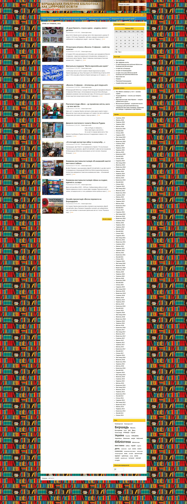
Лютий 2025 (119, 156)
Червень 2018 (120, 321)
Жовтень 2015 (120, 376)
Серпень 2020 (120, 270)
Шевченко (126, 438)
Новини (45, 15)
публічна (125, 456)
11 (121, 40)
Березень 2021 (120, 255)
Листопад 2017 (120, 332)
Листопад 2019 (120, 289)
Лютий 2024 (119, 182)
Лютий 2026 (119, 131)
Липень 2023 (120, 197)
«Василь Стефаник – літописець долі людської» (87, 85)
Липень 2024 (120, 171)
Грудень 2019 (120, 287)
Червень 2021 (120, 248)
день (117, 448)
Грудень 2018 (120, 312)
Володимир (118, 430)
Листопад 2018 (120, 314)
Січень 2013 (120, 415)
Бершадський (128, 423)
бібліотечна (136, 442)
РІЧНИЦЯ (126, 432)
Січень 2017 (120, 353)
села (131, 456)
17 (116, 43)
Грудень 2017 (120, 329)
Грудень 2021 (120, 235)
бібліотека (123, 441)
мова (125, 453)
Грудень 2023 (120, 186)
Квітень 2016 (120, 366)
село (136, 456)
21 (133, 43)
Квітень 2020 (120, 278)
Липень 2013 (120, 406)
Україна (119, 435)
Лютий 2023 (119, 208)
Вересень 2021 (121, 242)
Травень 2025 (120, 150)
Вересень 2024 (121, 167)
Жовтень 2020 (120, 265)
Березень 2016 (120, 368)
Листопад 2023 (120, 188)
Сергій (133, 432)
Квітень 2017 (120, 347)
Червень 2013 (120, 409)
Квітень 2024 (120, 178)
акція (133, 438)
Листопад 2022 (120, 214)
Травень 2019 (120, 302)
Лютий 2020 (119, 282)
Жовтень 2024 (120, 165)
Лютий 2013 (119, 413)
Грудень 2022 (120, 212)
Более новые (107, 219)
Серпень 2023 (120, 195)
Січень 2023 (120, 210)
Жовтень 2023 (120, 190)
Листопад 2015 (120, 374)
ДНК (129, 430)
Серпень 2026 (120, 118)
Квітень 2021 (120, 252)
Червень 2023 (120, 199)
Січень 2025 (120, 158)
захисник (124, 448)
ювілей (138, 458)
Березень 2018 (120, 327)
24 (116, 46)
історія (117, 460)
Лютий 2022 (119, 231)
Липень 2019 (120, 297)
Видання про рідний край (123, 19)
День (133, 430)
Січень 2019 (120, 310)
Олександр (118, 432)
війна (128, 446)
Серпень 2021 (120, 244)
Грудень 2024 (120, 161)
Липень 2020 (120, 272)
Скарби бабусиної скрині (124, 83)
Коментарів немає (87, 32)
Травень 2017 (120, 344)
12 (125, 40)
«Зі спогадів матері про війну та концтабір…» (85, 142)
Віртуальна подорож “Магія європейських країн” (87, 66)
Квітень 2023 (120, 203)
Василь (132, 428)
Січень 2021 (120, 259)
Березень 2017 (120, 349)
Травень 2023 (120, 201)
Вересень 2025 (121, 141)
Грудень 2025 (120, 135)
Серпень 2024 (120, 169)
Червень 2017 (120, 342)
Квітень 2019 (120, 304)
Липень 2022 (120, 223)
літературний (119, 453)
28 (133, 46)
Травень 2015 (120, 381)
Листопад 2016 (120, 357)
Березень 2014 (120, 394)
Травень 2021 (120, 250)
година (139, 445)
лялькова (140, 451)
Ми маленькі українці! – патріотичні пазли (129, 103)
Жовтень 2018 (120, 317)
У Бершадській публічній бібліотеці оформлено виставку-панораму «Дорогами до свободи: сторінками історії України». (130, 107)
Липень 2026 (120, 120)
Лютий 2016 (119, 370)
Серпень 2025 (120, 143)
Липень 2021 (120, 246)
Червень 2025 (120, 148)
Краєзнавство (124, 15)
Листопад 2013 (120, 402)
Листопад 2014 (120, 387)
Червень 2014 (120, 392)
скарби (117, 458)
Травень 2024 (120, 175)
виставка (119, 445)
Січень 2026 (120, 133)
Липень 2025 (120, 146)
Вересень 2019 (121, 293)
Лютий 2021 (119, 257)
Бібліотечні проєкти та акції (78, 15)
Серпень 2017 (120, 338)
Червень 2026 (120, 122)
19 (125, 43)
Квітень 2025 (120, 152)
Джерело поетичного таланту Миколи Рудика (85, 123)
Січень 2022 (120, 233)
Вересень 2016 (121, 362)
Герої (125, 430)
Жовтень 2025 (120, 139)
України (127, 435)
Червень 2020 (120, 274)
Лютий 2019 (119, 308)
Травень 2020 (120, 276)
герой (133, 446)
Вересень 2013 (121, 404)
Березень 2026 (120, 128)
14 (133, 40)
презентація (138, 453)
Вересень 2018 (121, 319)
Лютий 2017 (119, 351)
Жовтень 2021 (120, 240)
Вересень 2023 (121, 193)
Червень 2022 (120, 225)
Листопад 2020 (120, 263)
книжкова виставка (129, 451)
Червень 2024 (120, 173)
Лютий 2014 (119, 396)
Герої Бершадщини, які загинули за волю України (64, 19)
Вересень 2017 (121, 336)
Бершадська (119, 424)
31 (116, 49)
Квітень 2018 (120, 325)
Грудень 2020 (120, 261)
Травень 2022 (120, 227)
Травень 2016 (120, 364)
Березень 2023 (120, 205)
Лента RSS (142, 15)
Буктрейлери (120, 60)
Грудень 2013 (120, 400)
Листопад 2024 (120, 163)
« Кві (115, 52)
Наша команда (57, 15)
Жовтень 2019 (120, 291)
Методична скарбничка (99, 19)
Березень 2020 (120, 280)
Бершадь (122, 427)
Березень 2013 (120, 411)
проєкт (117, 456)
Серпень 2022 (120, 220)
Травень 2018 (120, 323)
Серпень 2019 (120, 295)
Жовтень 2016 (120, 359)
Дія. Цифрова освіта (122, 62)
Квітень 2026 (120, 126)
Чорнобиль (118, 438)
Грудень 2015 (120, 372)
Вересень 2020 (121, 267)
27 (129, 46)
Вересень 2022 (121, 218)
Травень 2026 (120, 124)
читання (131, 458)
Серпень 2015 (120, 379)
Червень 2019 (120, 300)
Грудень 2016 (120, 355)
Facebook (144, 15)
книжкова (119, 451)
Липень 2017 (120, 340)
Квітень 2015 (120, 383)
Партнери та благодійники (105, 15)
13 (129, 40)
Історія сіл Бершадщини (123, 70)
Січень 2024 (120, 184)
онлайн (131, 453)
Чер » (120, 52)
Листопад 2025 (120, 137)
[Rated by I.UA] (119, 471)
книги (139, 449)
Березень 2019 (120, 306)
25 (121, 46)
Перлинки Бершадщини (123, 81)
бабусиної (139, 438)
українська (124, 458)
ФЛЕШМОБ (135, 436)
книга (134, 449)
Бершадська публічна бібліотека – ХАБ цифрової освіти (71, 5)
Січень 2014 (120, 398)
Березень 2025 (120, 154)
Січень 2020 (120, 285)
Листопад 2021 (120, 238)
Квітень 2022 (120, 229)
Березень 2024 (120, 180)
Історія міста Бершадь (123, 68)
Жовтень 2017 (120, 334)
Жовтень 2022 (120, 216)
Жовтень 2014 (120, 389)
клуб (129, 448)
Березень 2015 (120, 385)
